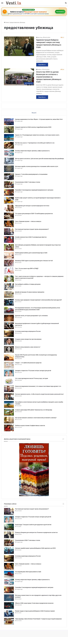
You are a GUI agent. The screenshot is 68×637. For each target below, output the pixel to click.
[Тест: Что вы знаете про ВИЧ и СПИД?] (9, 271)
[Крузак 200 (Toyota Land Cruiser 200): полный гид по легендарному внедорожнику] (9, 357)
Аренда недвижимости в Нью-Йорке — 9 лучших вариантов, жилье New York (39, 119)
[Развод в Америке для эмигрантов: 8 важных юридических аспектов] (9, 535)
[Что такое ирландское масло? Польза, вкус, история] (9, 381)
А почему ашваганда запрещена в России (28, 331)
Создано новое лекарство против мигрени (28, 339)
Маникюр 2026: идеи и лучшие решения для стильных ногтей (34, 260)
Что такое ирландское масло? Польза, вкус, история (31, 378)
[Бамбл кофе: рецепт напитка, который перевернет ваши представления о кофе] (9, 200)
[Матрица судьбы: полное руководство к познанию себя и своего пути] (9, 169)
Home (7, 22)
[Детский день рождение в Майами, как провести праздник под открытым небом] (9, 247)
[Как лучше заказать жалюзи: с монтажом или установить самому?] (9, 420)
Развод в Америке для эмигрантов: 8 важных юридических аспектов (36, 532)
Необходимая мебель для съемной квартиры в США (31, 252)
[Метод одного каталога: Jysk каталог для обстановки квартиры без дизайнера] (9, 161)
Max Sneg (40, 37)
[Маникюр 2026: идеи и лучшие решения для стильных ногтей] (9, 263)
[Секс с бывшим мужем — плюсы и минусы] (9, 223)
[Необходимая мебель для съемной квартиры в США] (9, 255)
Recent (34, 113)
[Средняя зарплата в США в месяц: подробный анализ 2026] (9, 129)
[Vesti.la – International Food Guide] (13, 2)
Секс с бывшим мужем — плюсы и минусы (28, 221)
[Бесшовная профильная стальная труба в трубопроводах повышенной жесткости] (9, 326)
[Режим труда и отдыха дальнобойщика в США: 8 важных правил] (9, 613)
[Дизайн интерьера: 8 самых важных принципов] (9, 294)
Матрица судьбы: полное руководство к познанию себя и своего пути (36, 166)
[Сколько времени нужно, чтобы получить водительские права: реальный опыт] (9, 396)
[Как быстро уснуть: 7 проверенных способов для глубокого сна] (9, 145)
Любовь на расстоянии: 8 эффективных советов (30, 425)
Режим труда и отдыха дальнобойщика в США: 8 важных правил (35, 611)
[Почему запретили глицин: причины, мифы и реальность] (9, 153)
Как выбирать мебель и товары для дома (27, 284)
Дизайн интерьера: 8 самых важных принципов (29, 292)
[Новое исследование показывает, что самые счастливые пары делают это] (9, 388)
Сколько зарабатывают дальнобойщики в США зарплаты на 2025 (35, 548)
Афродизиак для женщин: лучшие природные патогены (32, 205)
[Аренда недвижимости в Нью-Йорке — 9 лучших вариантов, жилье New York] (9, 121)
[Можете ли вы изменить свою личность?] (9, 349)
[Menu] (2, 4)
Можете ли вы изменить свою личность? (27, 347)
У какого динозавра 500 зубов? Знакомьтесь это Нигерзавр (33, 410)
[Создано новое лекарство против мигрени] (9, 341)
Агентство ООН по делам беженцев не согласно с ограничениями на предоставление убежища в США (48, 77)
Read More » (42, 64)
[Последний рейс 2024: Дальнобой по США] (9, 574)
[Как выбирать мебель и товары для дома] (9, 286)
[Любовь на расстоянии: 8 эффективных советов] (9, 428)
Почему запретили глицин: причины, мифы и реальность (32, 150)
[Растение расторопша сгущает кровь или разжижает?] (9, 231)
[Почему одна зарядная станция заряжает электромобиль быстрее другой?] (9, 302)
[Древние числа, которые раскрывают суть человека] (9, 318)
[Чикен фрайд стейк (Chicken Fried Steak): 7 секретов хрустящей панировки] (9, 621)
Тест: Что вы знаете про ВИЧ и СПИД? (26, 268)
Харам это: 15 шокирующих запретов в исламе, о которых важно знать (37, 135)
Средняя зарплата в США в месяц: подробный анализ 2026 (33, 127)
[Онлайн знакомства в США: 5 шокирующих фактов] (9, 239)
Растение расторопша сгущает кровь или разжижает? (32, 229)
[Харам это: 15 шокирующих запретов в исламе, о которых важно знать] (9, 137)
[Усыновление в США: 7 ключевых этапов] (9, 184)
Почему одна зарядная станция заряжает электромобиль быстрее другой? (38, 300)
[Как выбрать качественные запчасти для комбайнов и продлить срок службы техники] (9, 404)
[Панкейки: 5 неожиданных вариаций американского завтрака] (9, 192)
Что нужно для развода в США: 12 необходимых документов (34, 213)
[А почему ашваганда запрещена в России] (9, 333)
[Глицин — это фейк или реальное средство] (9, 365)
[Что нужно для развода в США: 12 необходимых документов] (9, 216)
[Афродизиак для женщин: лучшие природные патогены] (9, 208)
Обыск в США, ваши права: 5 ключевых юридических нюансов (34, 603)
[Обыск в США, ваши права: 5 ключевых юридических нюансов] (9, 605)
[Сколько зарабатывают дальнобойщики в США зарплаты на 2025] (9, 550)
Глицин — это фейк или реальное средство (28, 362)
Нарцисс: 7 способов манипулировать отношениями (31, 174)
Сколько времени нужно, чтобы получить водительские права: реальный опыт (39, 394)
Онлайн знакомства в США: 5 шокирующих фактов (30, 237)
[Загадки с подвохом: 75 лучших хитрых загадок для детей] (9, 373)
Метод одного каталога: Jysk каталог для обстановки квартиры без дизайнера (39, 158)
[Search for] (66, 4)
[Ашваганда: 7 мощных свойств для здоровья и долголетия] (9, 527)
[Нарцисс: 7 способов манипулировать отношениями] (9, 176)
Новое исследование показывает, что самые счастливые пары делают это (38, 386)
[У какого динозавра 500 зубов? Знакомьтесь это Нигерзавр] (9, 412)
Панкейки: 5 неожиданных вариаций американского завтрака (34, 190)
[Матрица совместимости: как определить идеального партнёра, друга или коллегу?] (9, 597)
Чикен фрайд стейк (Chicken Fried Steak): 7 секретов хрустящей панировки (38, 619)
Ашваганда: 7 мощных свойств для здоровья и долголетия (33, 524)
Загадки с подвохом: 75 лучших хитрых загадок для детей (33, 370)
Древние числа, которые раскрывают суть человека (31, 315)
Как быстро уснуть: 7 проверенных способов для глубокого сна (34, 143)
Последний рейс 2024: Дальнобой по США (28, 571)
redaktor (40, 69)
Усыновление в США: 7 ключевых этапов (27, 182)
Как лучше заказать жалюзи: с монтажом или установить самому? (35, 417)
